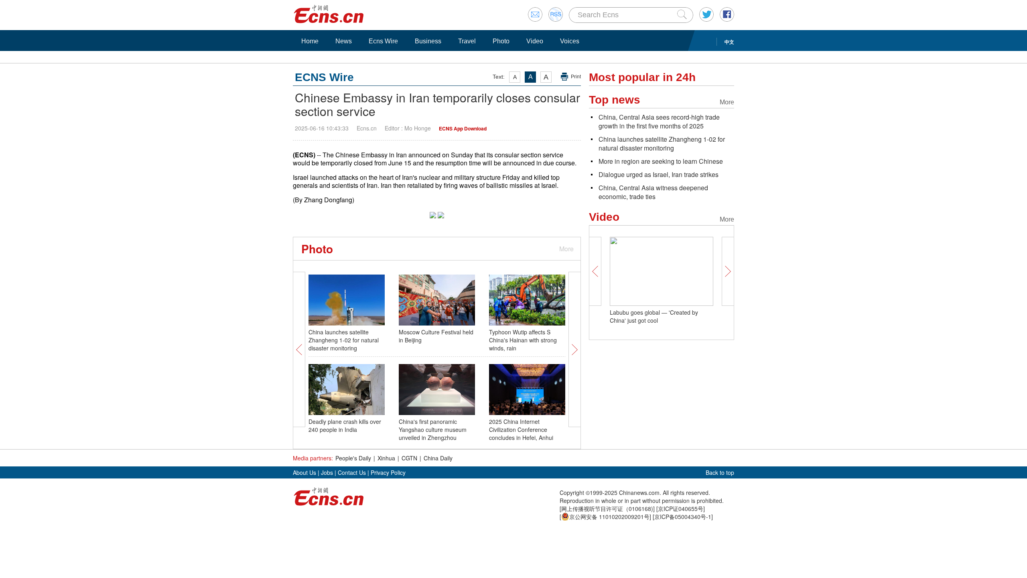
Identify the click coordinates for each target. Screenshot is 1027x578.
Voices (569, 41)
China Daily (438, 458)
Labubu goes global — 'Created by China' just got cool (654, 316)
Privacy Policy (388, 472)
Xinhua (386, 458)
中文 (729, 41)
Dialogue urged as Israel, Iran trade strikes (658, 174)
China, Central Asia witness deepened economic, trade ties (653, 192)
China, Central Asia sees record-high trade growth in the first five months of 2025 (659, 121)
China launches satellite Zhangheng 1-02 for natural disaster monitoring (344, 340)
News (343, 41)
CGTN (409, 458)
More (566, 248)
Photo (501, 41)
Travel (467, 41)
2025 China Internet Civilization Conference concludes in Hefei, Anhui (521, 429)
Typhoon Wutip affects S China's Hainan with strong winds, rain (523, 340)
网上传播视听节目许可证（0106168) (607, 509)
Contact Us (352, 472)
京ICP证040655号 (680, 509)
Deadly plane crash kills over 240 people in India (345, 425)
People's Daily (353, 458)
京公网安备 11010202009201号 (609, 517)
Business (428, 41)
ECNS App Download (463, 128)
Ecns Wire (383, 41)
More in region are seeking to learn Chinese (661, 161)
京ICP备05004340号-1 (682, 517)
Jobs (327, 472)
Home (310, 41)
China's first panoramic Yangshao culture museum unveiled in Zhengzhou (433, 429)
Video (534, 41)
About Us (304, 472)
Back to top (720, 472)
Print (576, 76)
